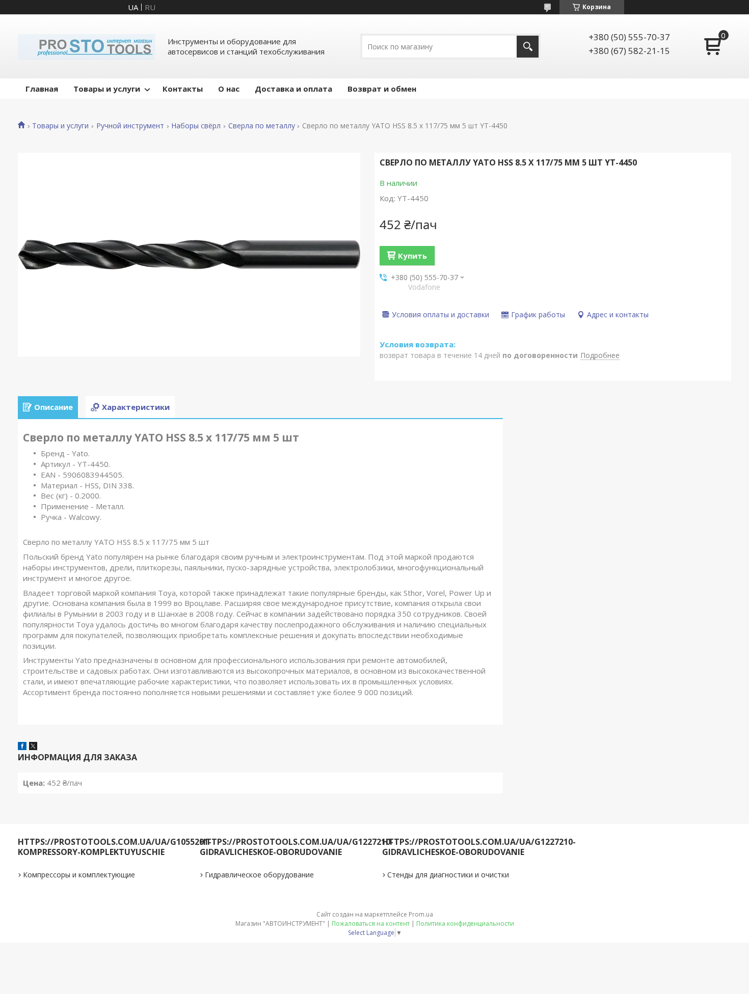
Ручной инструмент (130, 125)
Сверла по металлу (261, 125)
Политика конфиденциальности (465, 923)
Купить (412, 256)
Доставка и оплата (293, 89)
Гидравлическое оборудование (259, 874)
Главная (41, 89)
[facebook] (22, 747)
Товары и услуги (106, 89)
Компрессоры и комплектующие (79, 874)
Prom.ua (421, 914)
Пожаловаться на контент (371, 923)
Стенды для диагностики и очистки (448, 874)
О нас (228, 89)
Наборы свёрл (196, 125)
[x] (33, 747)
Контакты (183, 89)
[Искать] (528, 47)
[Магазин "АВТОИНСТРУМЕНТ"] (86, 46)
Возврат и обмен (381, 89)
